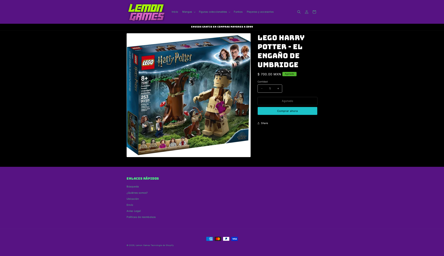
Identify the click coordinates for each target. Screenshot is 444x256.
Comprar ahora (287, 111)
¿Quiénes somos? (137, 192)
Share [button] (264, 123)
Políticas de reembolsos (141, 216)
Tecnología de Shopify (162, 245)
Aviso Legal (134, 210)
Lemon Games (143, 245)
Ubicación (133, 198)
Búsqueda (133, 186)
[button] (188, 11)
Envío (130, 204)
